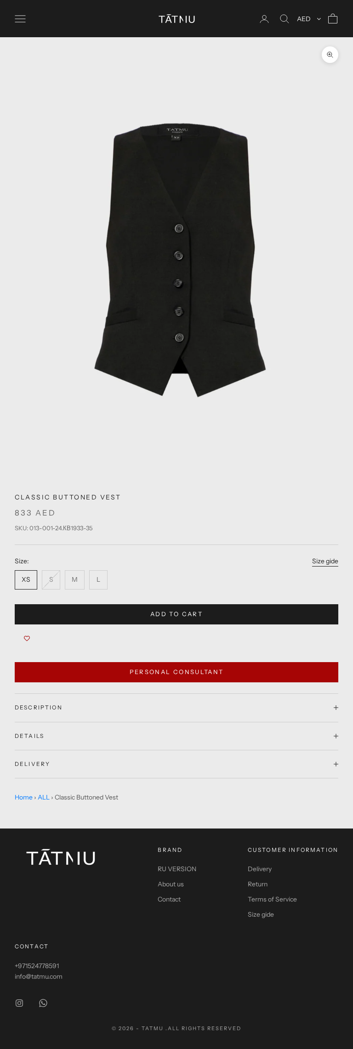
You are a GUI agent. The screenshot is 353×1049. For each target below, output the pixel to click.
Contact (169, 899)
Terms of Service (272, 899)
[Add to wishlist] (27, 638)
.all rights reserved (203, 1028)
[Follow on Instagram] (19, 1003)
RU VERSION (177, 869)
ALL (44, 797)
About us (171, 884)
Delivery (260, 869)
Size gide (325, 561)
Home (24, 797)
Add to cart (176, 614)
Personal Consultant (176, 671)
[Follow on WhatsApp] (43, 1003)
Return (258, 884)
